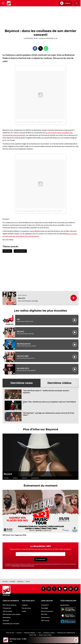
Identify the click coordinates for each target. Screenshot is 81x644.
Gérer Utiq (32, 635)
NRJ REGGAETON (23, 344)
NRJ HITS (21, 298)
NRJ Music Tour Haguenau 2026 (14, 535)
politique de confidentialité (27, 565)
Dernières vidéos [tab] (59, 383)
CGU (39, 633)
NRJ (18, 319)
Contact (19, 633)
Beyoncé (8, 474)
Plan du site (10, 633)
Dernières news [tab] (22, 383)
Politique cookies (49, 633)
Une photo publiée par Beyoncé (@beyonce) (31, 122)
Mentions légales (29, 633)
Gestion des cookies (45, 635)
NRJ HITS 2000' (23, 356)
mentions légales (16, 565)
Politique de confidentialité (66, 633)
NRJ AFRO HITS (23, 368)
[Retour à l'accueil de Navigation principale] (9, 3)
